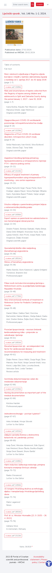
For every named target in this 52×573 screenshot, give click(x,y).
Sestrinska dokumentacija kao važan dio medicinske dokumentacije (21, 380)
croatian (13, 87)
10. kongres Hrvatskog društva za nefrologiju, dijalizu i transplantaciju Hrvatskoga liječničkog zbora (24, 491)
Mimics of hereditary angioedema (18, 262)
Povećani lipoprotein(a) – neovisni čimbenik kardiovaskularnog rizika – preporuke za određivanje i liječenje (22, 332)
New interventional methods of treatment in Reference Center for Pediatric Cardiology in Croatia (23, 303)
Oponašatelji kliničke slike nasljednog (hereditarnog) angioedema (20, 249)
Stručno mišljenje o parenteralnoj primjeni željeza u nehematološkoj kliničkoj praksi (25, 206)
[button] (47, 4)
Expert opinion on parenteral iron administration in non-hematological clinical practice (26, 219)
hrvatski (40, 4)
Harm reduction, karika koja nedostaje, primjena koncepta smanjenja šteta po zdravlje (24, 466)
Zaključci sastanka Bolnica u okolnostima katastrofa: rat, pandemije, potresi (21, 436)
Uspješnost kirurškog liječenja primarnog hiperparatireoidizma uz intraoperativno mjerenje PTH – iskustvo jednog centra (25, 161)
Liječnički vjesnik (11, 13)
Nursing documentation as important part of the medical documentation (25, 394)
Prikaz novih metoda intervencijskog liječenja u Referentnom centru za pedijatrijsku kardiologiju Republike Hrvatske (24, 286)
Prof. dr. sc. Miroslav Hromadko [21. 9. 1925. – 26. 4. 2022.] (25, 517)
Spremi (32, 570)
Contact (42, 562)
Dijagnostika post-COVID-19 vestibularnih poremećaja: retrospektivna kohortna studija (23, 121)
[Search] (32, 4)
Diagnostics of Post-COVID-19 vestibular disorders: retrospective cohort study (22, 135)
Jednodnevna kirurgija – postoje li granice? (22, 413)
